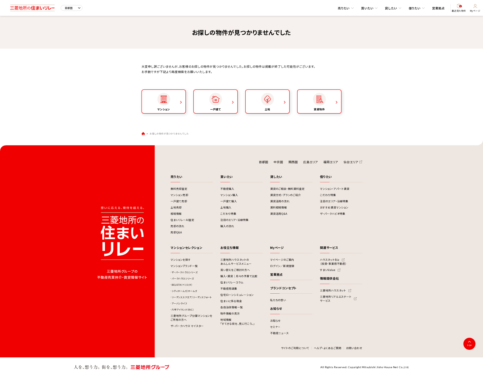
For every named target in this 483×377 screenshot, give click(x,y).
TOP (469, 345)
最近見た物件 (459, 8)
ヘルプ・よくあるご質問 (327, 348)
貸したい (391, 8)
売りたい (343, 8)
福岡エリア (330, 161)
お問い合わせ (354, 348)
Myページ (475, 10)
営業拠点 (438, 8)
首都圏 (263, 161)
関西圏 (293, 161)
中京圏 (278, 161)
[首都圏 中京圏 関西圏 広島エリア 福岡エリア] (71, 8)
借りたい (414, 8)
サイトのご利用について (295, 348)
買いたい (367, 8)
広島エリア (310, 161)
